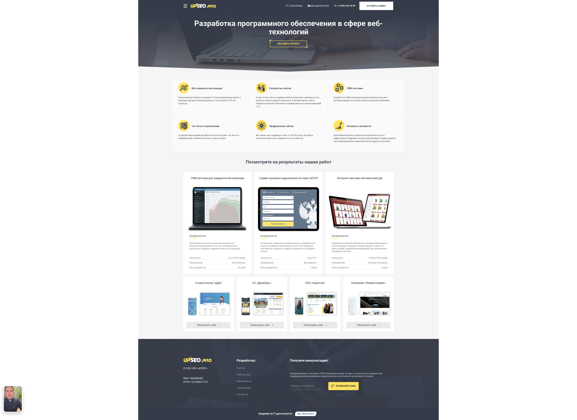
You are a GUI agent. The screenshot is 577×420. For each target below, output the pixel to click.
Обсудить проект (288, 43)
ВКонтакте (308, 413)
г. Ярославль (295, 6)
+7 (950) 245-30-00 (346, 6)
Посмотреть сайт (207, 325)
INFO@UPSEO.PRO (319, 6)
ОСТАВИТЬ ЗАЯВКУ (376, 6)
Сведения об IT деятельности (275, 413)
